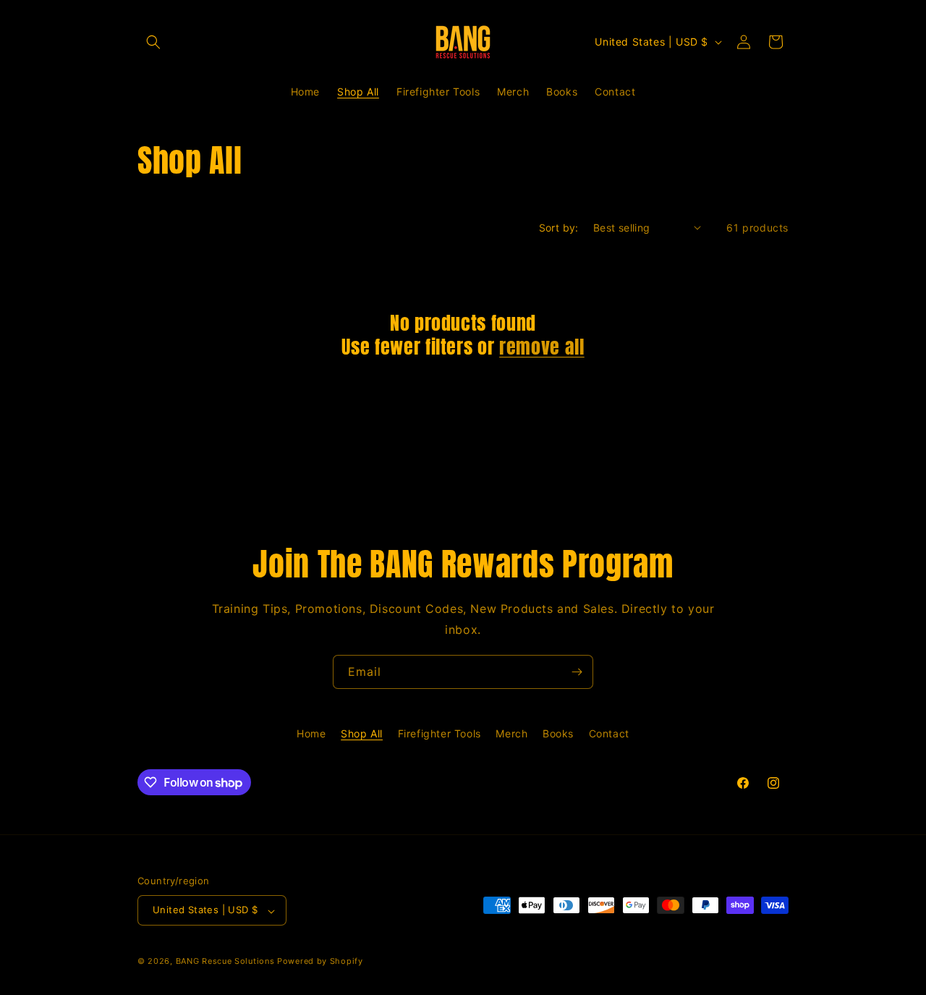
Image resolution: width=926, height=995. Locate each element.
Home (311, 733)
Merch (511, 733)
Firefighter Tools (439, 733)
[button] (153, 42)
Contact (609, 733)
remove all (542, 347)
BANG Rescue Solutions (225, 962)
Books (558, 733)
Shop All (362, 733)
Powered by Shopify (320, 962)
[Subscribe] (576, 672)
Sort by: (559, 227)
